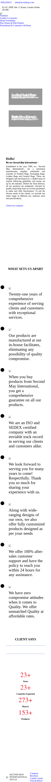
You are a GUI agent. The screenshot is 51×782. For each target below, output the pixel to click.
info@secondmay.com (24, 2)
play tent (29, 119)
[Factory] (25, 230)
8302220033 (6, 2)
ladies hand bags (18, 97)
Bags (22, 97)
